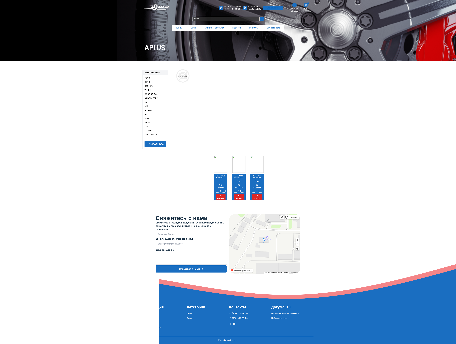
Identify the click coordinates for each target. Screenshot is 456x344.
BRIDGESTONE (151, 98)
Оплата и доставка (214, 27)
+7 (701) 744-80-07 (232, 6)
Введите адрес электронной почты (174, 238)
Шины (179, 27)
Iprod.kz (234, 340)
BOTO (147, 82)
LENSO (147, 118)
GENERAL (149, 86)
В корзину (220, 197)
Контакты (253, 27)
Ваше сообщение (165, 249)
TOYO (147, 78)
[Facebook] (230, 324)
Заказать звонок (273, 8)
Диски (194, 27)
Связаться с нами (189, 269)
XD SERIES (149, 130)
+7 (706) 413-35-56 (232, 9)
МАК (146, 106)
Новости (236, 27)
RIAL (146, 102)
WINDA (148, 90)
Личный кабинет (294, 10)
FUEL (147, 126)
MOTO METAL (151, 134)
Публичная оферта (279, 318)
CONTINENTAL (151, 94)
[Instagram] (234, 324)
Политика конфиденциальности (285, 313)
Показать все (155, 144)
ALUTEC (148, 110)
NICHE (147, 122)
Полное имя (162, 229)
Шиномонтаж (273, 27)
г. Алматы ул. (254, 7)
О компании (150, 313)
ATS (146, 114)
